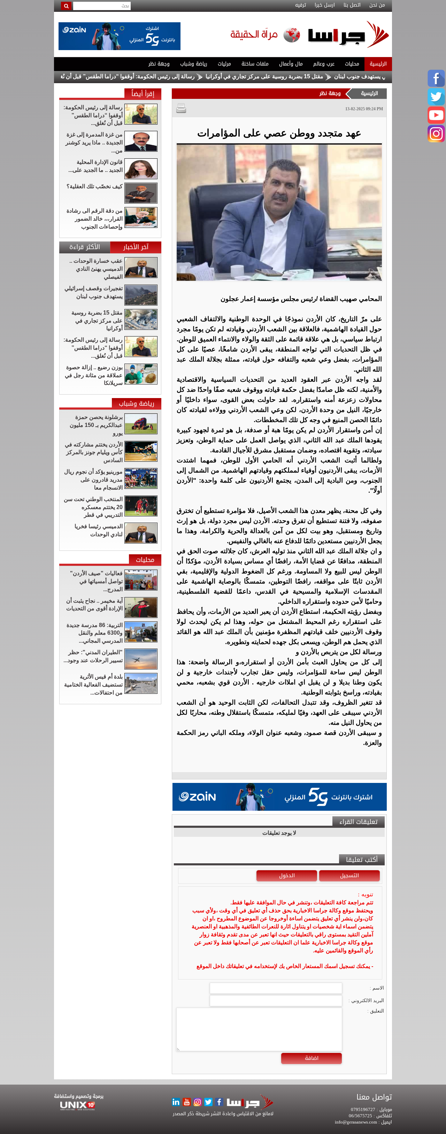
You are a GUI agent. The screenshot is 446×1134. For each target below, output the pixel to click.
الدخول (287, 875)
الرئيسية (378, 64)
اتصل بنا (352, 5)
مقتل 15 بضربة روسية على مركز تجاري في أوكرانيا (294, 76)
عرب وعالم (323, 64)
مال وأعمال (291, 64)
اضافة (311, 1058)
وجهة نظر (159, 64)
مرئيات (224, 64)
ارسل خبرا (325, 5)
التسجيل (349, 875)
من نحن (377, 5)
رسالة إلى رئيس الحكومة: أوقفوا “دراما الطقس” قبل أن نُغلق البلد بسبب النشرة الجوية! (124, 76)
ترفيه (300, 5)
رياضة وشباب (193, 64)
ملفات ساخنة (255, 64)
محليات (352, 64)
